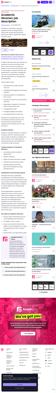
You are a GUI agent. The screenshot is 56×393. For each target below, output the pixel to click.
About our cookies (10, 366)
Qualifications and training (9, 59)
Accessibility (9, 372)
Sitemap (34, 356)
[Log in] (50, 2)
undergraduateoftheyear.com (24, 355)
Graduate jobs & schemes (36, 360)
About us (34, 354)
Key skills (20, 59)
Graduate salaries (6, 57)
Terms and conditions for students (9, 362)
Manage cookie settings (9, 369)
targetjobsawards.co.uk (24, 352)
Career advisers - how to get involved (36, 367)
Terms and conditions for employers (9, 356)
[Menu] (53, 2)
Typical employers (18, 57)
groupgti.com (22, 365)
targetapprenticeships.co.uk (24, 357)
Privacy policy (9, 352)
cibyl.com (21, 362)
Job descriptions (15, 5)
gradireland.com (23, 360)
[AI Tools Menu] (38, 2)
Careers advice (5, 5)
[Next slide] (47, 42)
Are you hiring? (35, 370)
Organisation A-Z (36, 363)
